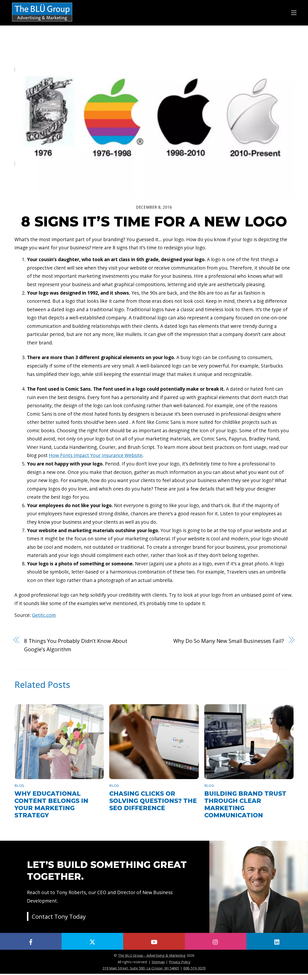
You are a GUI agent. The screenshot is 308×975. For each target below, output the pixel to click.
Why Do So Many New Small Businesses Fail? (228, 640)
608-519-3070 (194, 968)
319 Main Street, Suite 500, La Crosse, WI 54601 (141, 968)
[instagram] (215, 941)
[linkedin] (277, 941)
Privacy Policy (179, 961)
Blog (19, 785)
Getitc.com (44, 615)
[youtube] (154, 941)
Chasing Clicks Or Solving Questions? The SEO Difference (153, 801)
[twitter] (92, 941)
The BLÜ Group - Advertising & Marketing (152, 955)
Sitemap (158, 961)
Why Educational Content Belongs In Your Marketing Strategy (51, 804)
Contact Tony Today (59, 916)
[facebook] (31, 941)
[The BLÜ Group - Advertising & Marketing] (42, 22)
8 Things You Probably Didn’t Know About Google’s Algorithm (75, 645)
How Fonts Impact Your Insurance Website (95, 455)
